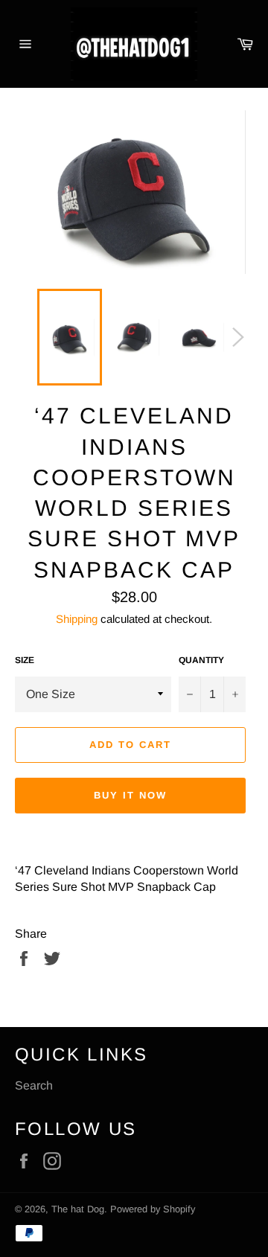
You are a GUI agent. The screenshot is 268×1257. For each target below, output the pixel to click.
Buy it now (130, 795)
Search (34, 1085)
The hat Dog (77, 1209)
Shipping (77, 618)
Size (24, 660)
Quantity (201, 660)
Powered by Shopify (152, 1209)
